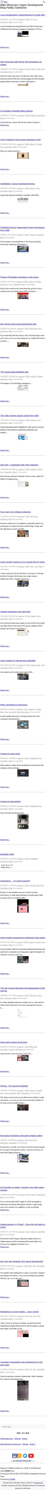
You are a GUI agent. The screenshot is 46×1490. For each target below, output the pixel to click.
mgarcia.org (38, 1483)
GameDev (4, 22)
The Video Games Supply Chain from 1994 (19, 416)
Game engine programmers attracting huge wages (22, 938)
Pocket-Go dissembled (10, 801)
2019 (28, 376)
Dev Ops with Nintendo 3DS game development (21, 1261)
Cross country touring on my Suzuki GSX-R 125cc (22, 562)
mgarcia (21, 19)
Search (24, 1439)
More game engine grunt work (13, 1042)
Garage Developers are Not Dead (15, 612)
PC (31, 19)
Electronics (25, 712)
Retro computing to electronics (13, 705)
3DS (38, 69)
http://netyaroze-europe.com (10, 1444)
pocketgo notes (7, 854)
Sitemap (18, 1439)
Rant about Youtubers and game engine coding (21, 1136)
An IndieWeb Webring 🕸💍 (23, 1461)
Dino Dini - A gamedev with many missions (19, 465)
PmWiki (12, 1479)
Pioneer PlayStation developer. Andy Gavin (19, 277)
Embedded (34, 758)
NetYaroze (4, 284)
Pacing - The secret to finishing (14, 1086)
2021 (28, 19)
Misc (32, 566)
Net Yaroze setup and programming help (18, 324)
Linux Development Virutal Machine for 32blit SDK (22, 15)
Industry (33, 69)
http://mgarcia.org (6, 1439)
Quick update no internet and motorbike (18, 661)
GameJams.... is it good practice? (15, 881)
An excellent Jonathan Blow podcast (16, 111)
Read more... (5, 47)
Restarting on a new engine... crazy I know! (19, 1312)
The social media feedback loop (14, 372)
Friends (39, 144)
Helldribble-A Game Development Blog (17, 184)
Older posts (7, 1426)
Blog (5, 2)
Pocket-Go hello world (10, 754)
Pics (35, 19)
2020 (28, 69)
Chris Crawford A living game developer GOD (20, 140)
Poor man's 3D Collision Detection (15, 512)
